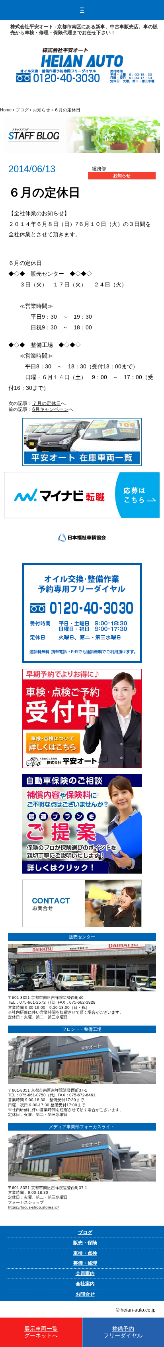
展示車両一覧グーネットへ (41, 1332)
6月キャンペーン (50, 409)
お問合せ (85, 1294)
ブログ (22, 109)
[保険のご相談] (82, 777)
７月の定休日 (46, 403)
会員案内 (85, 1273)
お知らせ (41, 109)
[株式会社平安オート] (82, 50)
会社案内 (85, 1284)
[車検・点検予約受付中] (82, 671)
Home (6, 109)
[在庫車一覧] (82, 421)
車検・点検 (85, 1253)
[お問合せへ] (82, 882)
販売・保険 (85, 1243)
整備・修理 (85, 1263)
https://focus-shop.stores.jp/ (33, 1207)
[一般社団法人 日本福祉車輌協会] (82, 521)
